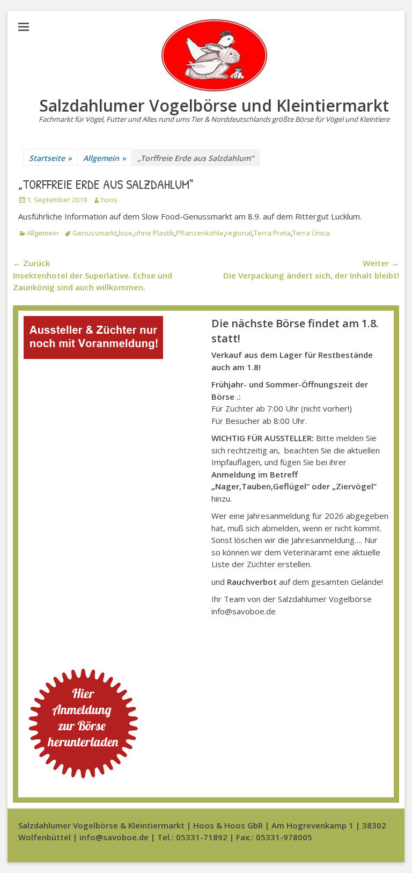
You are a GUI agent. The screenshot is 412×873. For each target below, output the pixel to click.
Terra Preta (272, 233)
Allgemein (104, 158)
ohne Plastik (154, 233)
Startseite (50, 158)
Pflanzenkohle (200, 233)
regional (238, 233)
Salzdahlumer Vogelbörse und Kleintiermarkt (214, 105)
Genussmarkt (94, 233)
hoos (109, 199)
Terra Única (311, 233)
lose (126, 233)
